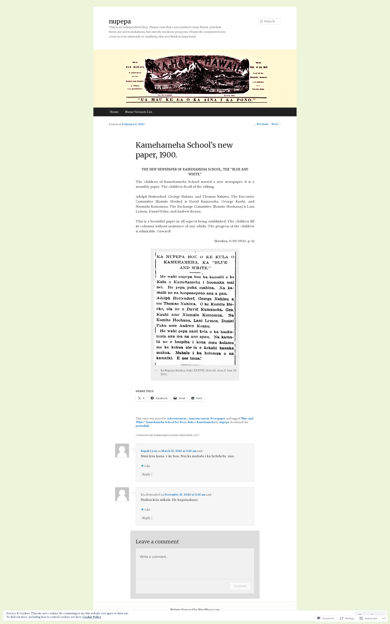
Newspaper (217, 418)
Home (114, 112)
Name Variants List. (139, 112)
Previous (261, 124)
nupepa (120, 21)
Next (276, 124)
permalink (142, 425)
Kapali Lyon (149, 451)
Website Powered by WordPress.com (195, 609)
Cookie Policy (91, 617)
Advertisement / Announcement (188, 418)
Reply (147, 474)
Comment (240, 586)
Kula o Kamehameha (201, 422)
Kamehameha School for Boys (166, 422)
